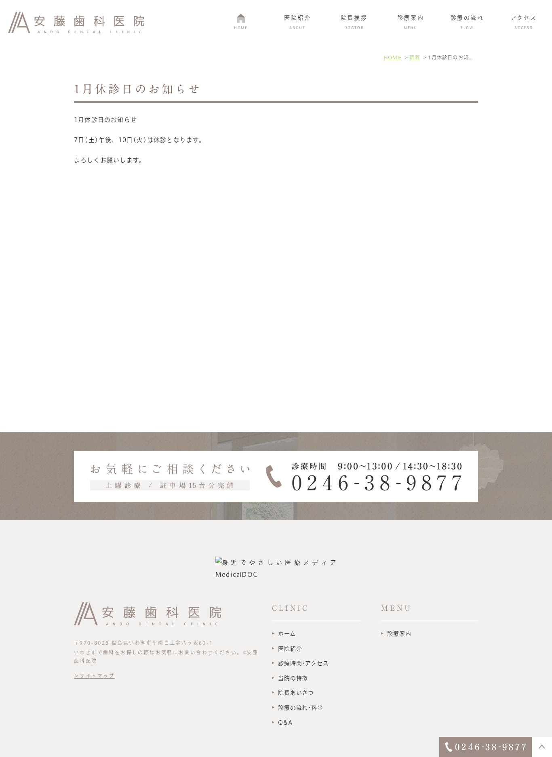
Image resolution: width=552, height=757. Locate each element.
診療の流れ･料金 (300, 708)
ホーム (287, 634)
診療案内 (399, 634)
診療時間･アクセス (303, 663)
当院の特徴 (293, 678)
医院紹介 (290, 649)
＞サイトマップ (94, 675)
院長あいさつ (296, 693)
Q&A (285, 722)
